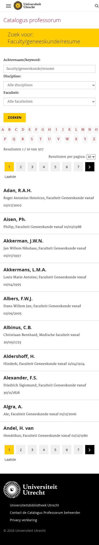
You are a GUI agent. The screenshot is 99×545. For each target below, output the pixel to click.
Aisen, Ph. (14, 219)
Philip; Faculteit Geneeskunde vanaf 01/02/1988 (42, 227)
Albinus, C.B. (17, 327)
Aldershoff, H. (19, 356)
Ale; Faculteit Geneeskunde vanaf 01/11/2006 (39, 414)
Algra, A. (13, 406)
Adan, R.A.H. (17, 190)
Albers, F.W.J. (18, 298)
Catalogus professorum (32, 20)
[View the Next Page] (90, 168)
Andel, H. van (18, 428)
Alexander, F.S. (20, 378)
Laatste (10, 176)
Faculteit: (11, 93)
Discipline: (12, 76)
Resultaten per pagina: (67, 157)
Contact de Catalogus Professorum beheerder (45, 512)
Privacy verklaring (23, 520)
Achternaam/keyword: (22, 60)
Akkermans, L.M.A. (25, 269)
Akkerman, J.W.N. (23, 241)
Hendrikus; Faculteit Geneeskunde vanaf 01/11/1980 (45, 436)
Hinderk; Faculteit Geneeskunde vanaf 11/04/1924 (44, 364)
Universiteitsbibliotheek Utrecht (34, 505)
